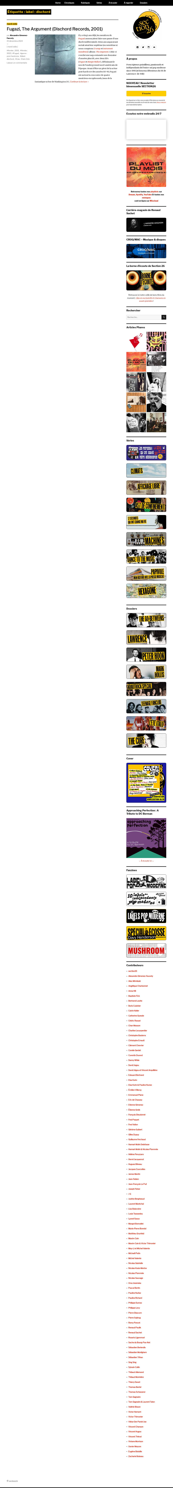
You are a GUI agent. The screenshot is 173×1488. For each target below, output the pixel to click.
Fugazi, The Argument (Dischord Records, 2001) (55, 29)
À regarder (128, 3)
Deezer (132, 194)
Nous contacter (161, 102)
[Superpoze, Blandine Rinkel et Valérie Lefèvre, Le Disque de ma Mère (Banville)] (136, 402)
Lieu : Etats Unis (23, 59)
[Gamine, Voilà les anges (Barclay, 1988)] (136, 382)
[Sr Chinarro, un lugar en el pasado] (156, 402)
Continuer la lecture (79, 81)
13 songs (97, 48)
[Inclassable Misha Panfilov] (156, 382)
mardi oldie (12, 24)
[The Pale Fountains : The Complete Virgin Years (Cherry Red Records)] (156, 422)
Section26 (13, 1481)
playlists (155, 191)
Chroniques (69, 3)
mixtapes (146, 198)
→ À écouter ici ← (146, 861)
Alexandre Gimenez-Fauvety (17, 36)
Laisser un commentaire (17, 63)
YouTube (148, 194)
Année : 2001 (13, 50)
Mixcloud (154, 201)
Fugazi (81, 38)
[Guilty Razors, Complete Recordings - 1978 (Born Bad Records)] (136, 422)
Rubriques (85, 3)
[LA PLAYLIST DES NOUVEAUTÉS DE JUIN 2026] (136, 362)
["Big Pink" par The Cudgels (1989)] (156, 362)
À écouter (113, 3)
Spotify (139, 194)
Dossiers (143, 3)
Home (58, 3)
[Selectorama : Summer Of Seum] (156, 342)
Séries (99, 3)
